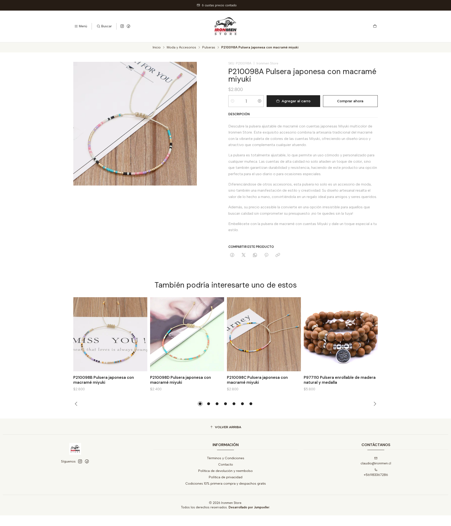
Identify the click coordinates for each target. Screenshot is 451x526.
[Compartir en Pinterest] (266, 255)
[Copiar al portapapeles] (278, 255)
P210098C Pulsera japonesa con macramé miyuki (257, 380)
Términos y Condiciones (225, 458)
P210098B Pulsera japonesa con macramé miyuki (103, 380)
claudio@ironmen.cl (376, 463)
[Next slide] (374, 404)
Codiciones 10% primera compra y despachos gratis (225, 484)
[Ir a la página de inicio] (225, 26)
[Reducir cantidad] (233, 101)
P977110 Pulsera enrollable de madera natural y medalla (340, 380)
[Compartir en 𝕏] (244, 255)
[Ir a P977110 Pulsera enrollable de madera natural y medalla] (341, 334)
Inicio (157, 47)
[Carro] (375, 26)
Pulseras (208, 47)
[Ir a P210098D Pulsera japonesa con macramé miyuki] (187, 334)
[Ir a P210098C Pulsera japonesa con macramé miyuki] (264, 334)
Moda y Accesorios (181, 47)
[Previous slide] (76, 404)
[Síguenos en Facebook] (128, 26)
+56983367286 (376, 475)
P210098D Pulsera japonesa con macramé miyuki (180, 380)
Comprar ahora (350, 101)
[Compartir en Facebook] (232, 255)
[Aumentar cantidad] (260, 101)
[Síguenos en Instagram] (122, 26)
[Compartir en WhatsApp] (255, 255)
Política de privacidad (225, 477)
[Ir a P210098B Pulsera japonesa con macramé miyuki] (110, 334)
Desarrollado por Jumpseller (249, 507)
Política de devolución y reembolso (225, 471)
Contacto (225, 465)
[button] (200, 404)
